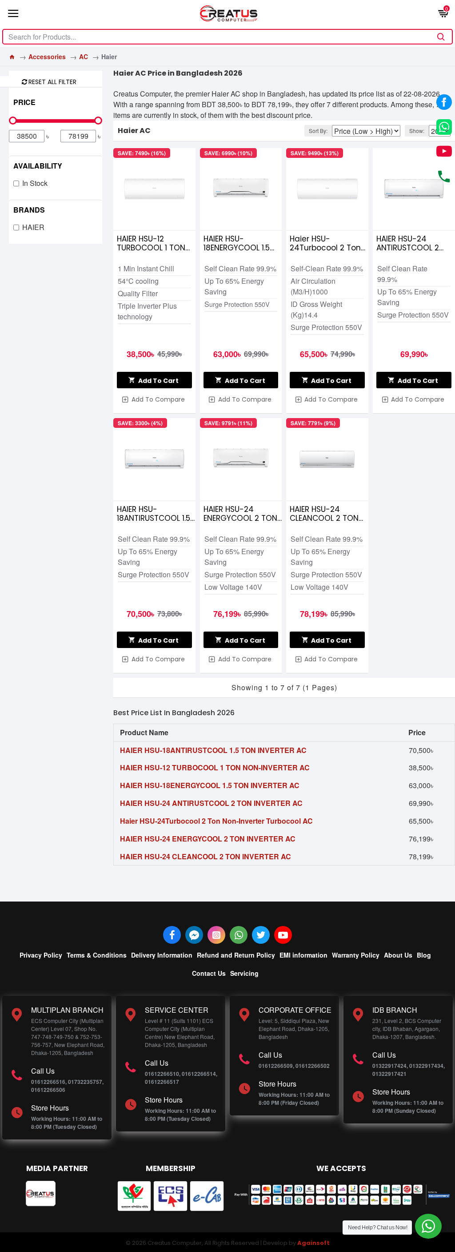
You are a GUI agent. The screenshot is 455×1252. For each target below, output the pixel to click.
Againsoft (313, 1243)
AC (83, 56)
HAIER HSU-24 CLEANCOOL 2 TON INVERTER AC (324, 514)
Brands (29, 210)
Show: (416, 130)
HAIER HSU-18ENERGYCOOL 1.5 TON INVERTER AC (237, 243)
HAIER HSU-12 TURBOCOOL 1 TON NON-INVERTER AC (151, 243)
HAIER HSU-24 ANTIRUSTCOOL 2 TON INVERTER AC (408, 243)
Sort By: (318, 130)
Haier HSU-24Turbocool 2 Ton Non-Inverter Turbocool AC (325, 243)
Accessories (47, 56)
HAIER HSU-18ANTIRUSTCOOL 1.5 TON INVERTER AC (153, 514)
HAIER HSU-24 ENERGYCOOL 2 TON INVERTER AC (240, 514)
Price (24, 102)
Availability (37, 166)
